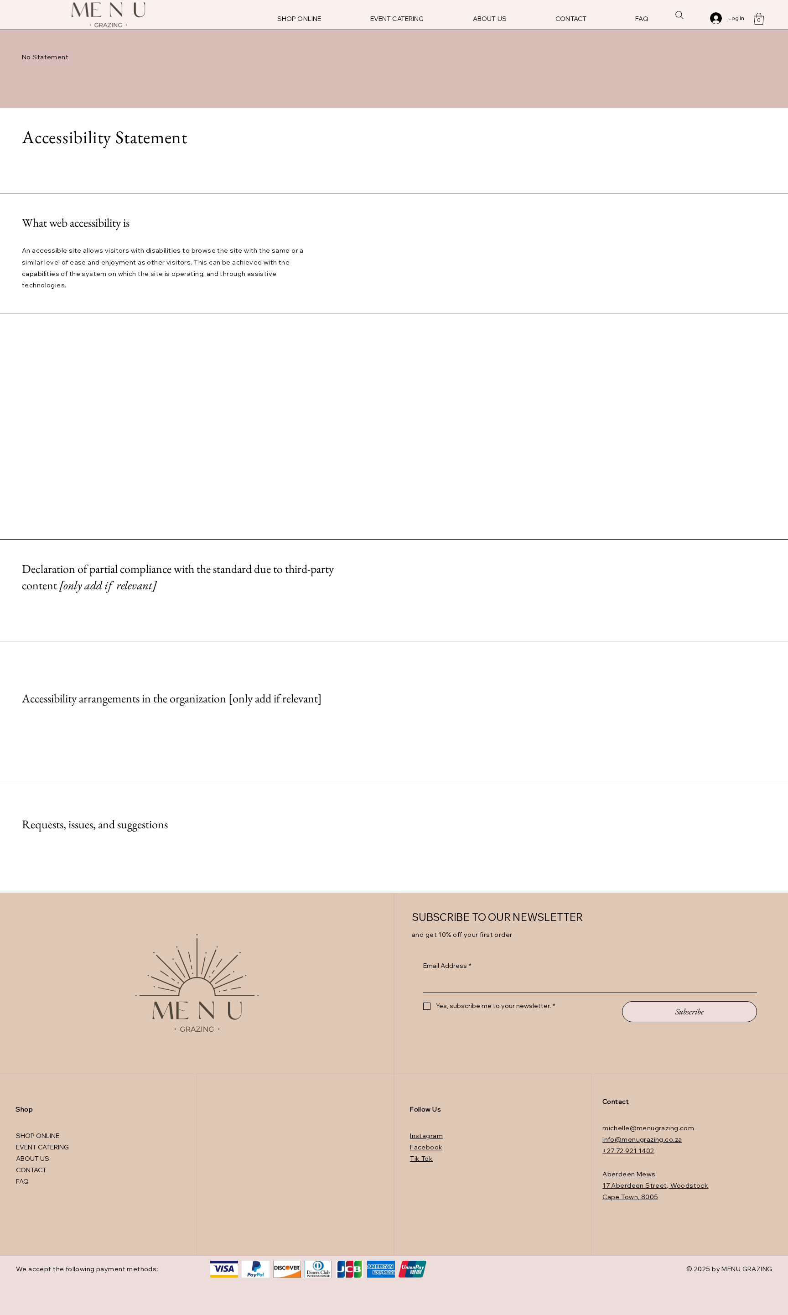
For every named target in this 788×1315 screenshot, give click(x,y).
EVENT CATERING (42, 1147)
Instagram (426, 1136)
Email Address (447, 966)
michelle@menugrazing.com (648, 1128)
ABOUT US (32, 1158)
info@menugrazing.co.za (642, 1139)
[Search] (679, 15)
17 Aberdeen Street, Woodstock (655, 1185)
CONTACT (31, 1170)
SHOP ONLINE (37, 1136)
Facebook (426, 1147)
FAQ (22, 1181)
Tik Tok (421, 1158)
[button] (759, 19)
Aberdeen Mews (628, 1174)
